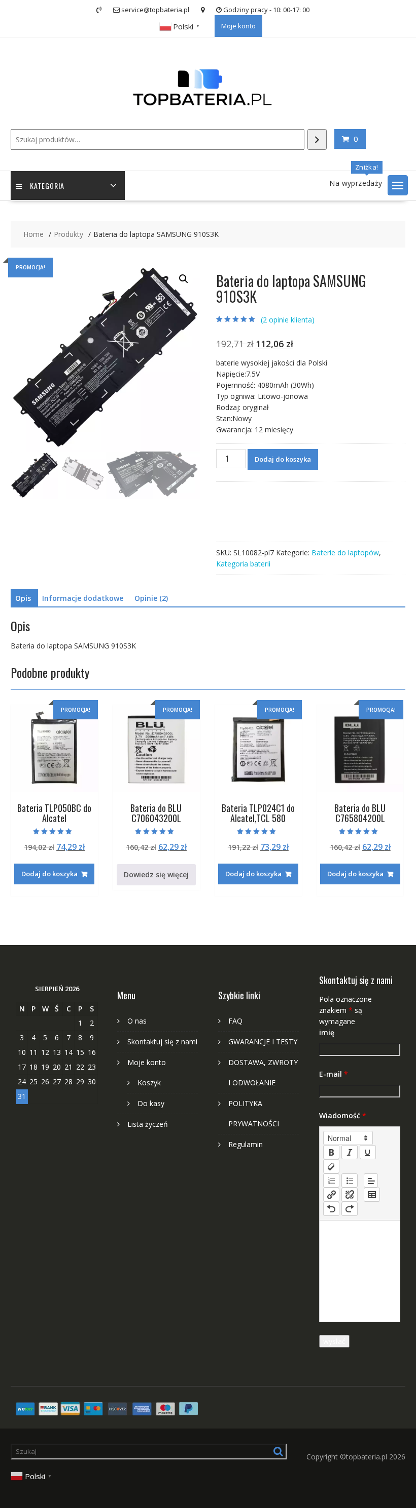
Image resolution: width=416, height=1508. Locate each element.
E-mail (333, 1074)
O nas (137, 1021)
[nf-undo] (331, 1209)
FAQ (235, 1021)
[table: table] (372, 1195)
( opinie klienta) (288, 319)
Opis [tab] (23, 598)
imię (326, 1032)
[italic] (349, 1152)
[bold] (331, 1152)
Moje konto (238, 25)
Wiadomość (342, 1115)
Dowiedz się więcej (156, 874)
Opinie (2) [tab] (151, 598)
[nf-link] (331, 1195)
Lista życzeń (147, 1124)
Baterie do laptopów (345, 552)
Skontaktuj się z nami (162, 1041)
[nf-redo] (349, 1209)
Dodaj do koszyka (283, 459)
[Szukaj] (317, 139)
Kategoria (47, 185)
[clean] (331, 1166)
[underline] (368, 1152)
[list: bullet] (349, 1180)
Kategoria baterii (243, 563)
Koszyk (149, 1082)
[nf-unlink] (349, 1195)
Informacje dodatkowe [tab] (82, 598)
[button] (398, 185)
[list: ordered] (331, 1180)
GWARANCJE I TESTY (262, 1041)
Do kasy (150, 1103)
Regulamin (245, 1144)
